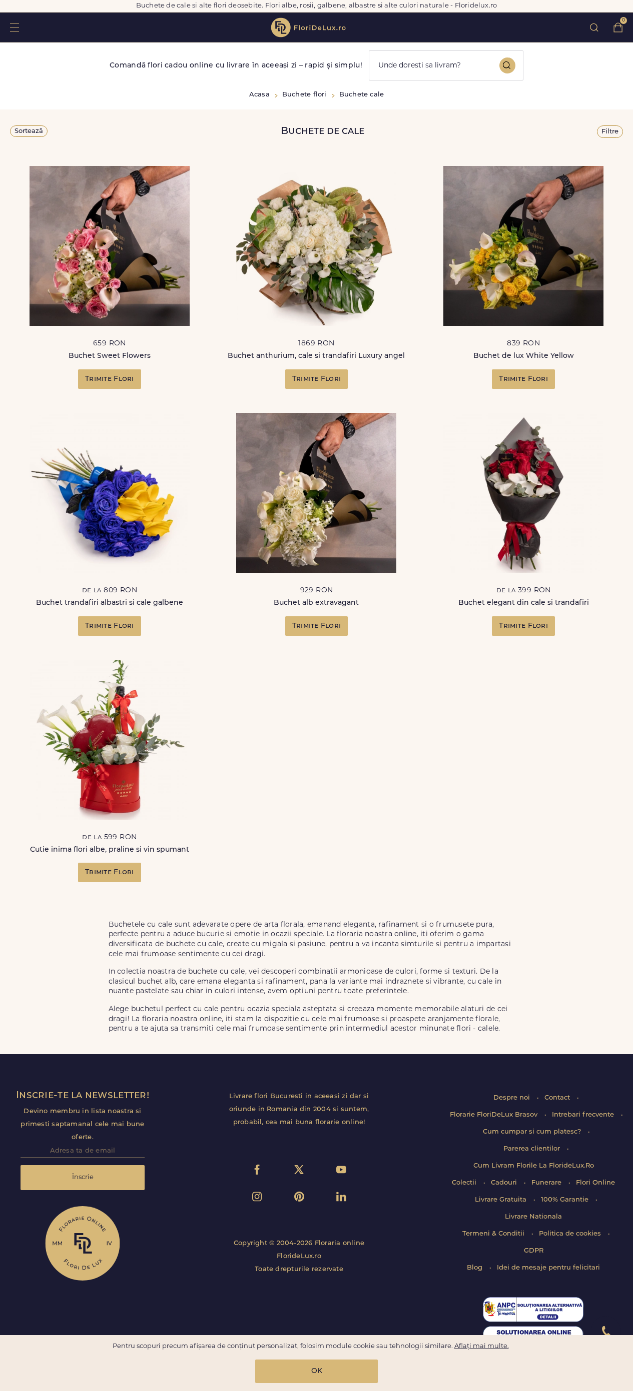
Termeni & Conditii (494, 1234)
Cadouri (505, 1183)
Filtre (609, 131)
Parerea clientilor (532, 1149)
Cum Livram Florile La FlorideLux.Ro (533, 1166)
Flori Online (595, 1183)
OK (316, 1371)
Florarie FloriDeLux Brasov (494, 1115)
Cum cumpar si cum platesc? (533, 1132)
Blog (475, 1268)
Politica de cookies (571, 1234)
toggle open (14, 27)
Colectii (465, 1183)
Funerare (547, 1183)
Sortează (29, 131)
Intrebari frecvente (584, 1115)
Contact (558, 1098)
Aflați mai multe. (481, 1346)
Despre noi (512, 1098)
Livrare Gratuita (501, 1200)
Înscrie (83, 1177)
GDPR (533, 1251)
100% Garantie (565, 1200)
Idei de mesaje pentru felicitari (548, 1268)
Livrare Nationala (533, 1217)
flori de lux (308, 27)
